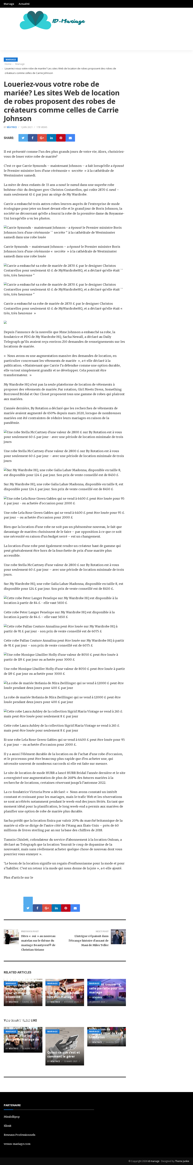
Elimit (7, 1125)
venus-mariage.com (17, 1144)
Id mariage (153, 1161)
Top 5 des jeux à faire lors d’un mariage (63, 995)
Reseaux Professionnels (19, 1135)
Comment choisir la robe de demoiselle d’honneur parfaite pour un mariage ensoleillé (20, 989)
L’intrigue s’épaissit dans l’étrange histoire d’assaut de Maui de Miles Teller (89, 940)
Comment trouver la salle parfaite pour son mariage (106, 988)
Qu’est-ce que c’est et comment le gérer (63, 1054)
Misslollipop (12, 1116)
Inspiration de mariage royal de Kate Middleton (106, 1033)
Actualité (24, 3)
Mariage (9, 3)
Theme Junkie (182, 1161)
